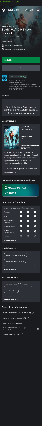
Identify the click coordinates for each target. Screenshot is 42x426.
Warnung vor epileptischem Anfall (14, 318)
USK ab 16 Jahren (17, 77)
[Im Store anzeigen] (21, 68)
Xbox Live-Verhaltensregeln (12, 323)
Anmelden (8, 60)
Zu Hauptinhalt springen (9, 1)
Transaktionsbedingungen (11, 334)
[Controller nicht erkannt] (31, 10)
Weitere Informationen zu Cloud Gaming (17, 313)
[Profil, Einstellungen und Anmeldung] (38, 10)
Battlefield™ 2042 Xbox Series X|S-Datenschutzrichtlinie (14, 329)
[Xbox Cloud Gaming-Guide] (3, 10)
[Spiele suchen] (25, 10)
